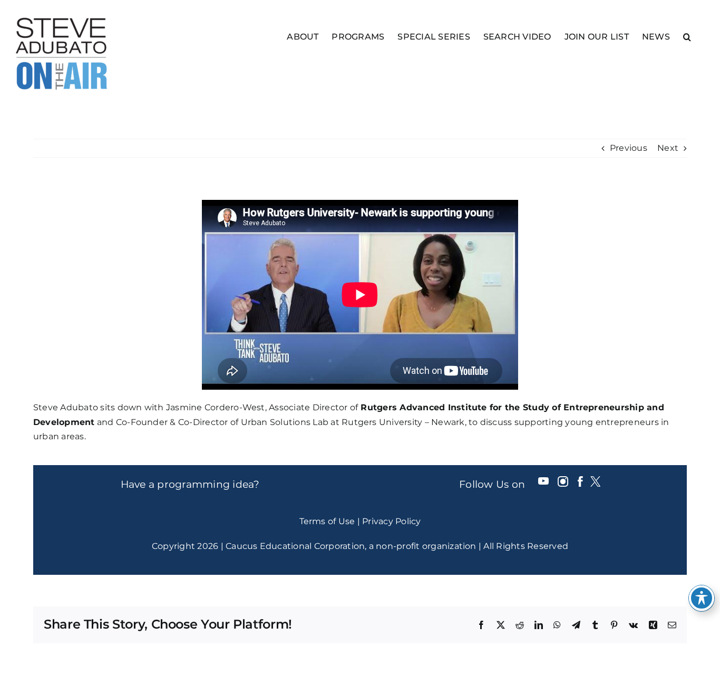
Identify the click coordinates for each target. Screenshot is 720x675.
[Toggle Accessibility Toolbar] (701, 598)
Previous (628, 148)
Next (667, 148)
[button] (687, 36)
